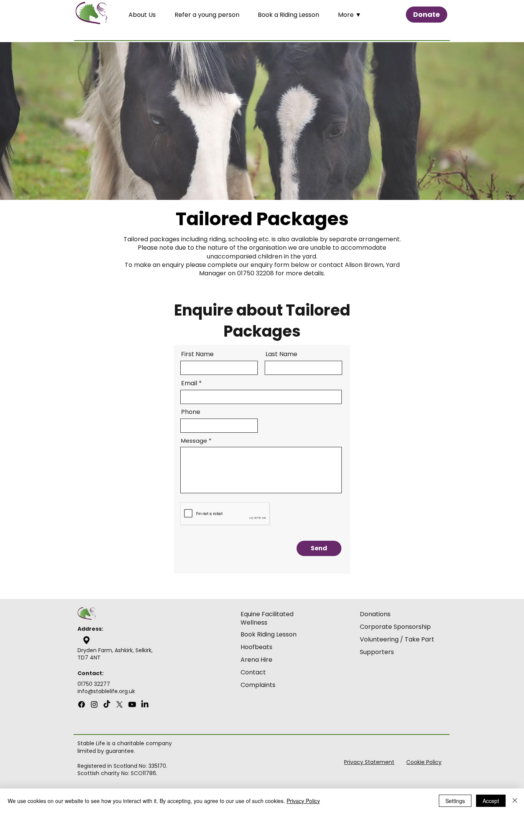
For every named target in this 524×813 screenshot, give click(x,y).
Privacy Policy (303, 801)
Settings (455, 801)
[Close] (514, 801)
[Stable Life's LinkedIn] (144, 704)
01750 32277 (93, 684)
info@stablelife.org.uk (106, 691)
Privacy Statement (369, 762)
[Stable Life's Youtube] (132, 704)
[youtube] (106, 704)
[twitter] (119, 704)
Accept (491, 801)
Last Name (281, 354)
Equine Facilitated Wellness (267, 618)
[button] (355, 14)
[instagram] (94, 704)
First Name (197, 354)
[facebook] (81, 704)
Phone (190, 412)
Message (194, 440)
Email (189, 383)
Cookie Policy (424, 762)
